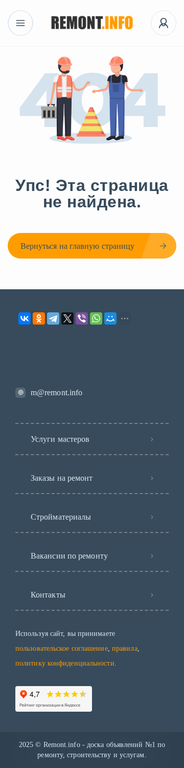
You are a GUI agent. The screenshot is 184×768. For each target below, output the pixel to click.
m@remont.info (56, 392)
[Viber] (82, 318)
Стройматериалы (61, 517)
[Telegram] (53, 318)
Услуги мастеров (60, 439)
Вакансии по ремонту (69, 555)
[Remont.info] (92, 23)
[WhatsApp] (96, 318)
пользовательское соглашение (61, 648)
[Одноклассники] (39, 318)
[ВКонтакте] (24, 318)
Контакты (48, 594)
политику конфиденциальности (64, 663)
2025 (26, 745)
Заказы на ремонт (62, 478)
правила (124, 648)
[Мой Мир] (110, 318)
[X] (67, 318)
